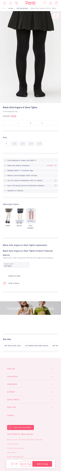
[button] (29, 100)
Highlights (12, 377)
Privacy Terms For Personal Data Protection (25, 440)
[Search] (10, 3)
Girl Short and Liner (12, 346)
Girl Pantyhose (22, 8)
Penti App (11, 407)
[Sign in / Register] (50, 3)
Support (11, 392)
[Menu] (4, 3)
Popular (11, 369)
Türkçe (10, 415)
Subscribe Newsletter (22, 427)
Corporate (12, 384)
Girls (3, 8)
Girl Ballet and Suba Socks (36, 346)
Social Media (13, 400)
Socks (10, 8)
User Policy (11, 452)
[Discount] (16, 3)
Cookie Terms (12, 444)
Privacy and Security (15, 448)
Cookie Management (15, 457)
